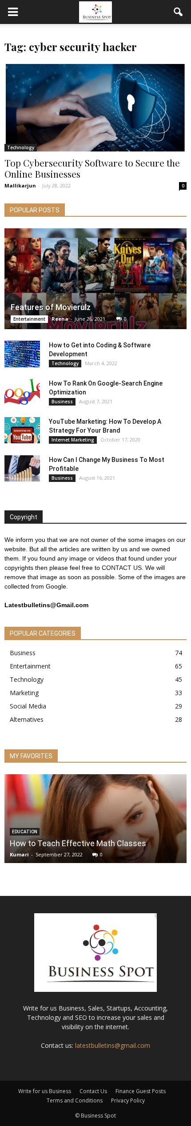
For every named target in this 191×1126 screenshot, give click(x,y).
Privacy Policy (128, 1100)
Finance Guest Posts (140, 1091)
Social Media (28, 706)
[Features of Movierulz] (95, 278)
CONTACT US (122, 567)
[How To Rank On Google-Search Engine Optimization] (22, 392)
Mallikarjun (20, 185)
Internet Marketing (73, 440)
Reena (60, 318)
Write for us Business (44, 1091)
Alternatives (27, 719)
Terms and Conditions (75, 1100)
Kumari (19, 854)
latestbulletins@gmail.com (112, 1045)
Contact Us (93, 1091)
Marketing (24, 692)
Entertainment (29, 319)
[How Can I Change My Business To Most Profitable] (22, 468)
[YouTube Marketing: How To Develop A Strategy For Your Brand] (22, 430)
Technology (20, 147)
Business (62, 401)
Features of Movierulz (51, 307)
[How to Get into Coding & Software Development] (22, 354)
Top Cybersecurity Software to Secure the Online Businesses (92, 168)
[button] (178, 12)
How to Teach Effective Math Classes (78, 843)
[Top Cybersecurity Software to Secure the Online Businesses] (95, 106)
